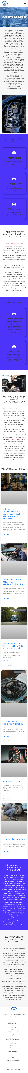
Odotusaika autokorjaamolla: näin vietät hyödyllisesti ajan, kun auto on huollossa (13, 514)
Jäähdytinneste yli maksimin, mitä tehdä (13, 722)
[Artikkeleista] (14, 204)
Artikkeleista (14, 209)
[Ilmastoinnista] (14, 153)
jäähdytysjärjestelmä (15, 439)
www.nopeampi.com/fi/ (14, 318)
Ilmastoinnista (14, 157)
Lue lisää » (6, 534)
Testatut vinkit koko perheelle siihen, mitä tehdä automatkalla (13, 645)
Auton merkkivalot (11, 781)
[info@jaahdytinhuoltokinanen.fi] (13, 1057)
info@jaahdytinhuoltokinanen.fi (12, 1060)
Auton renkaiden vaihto (14, 839)
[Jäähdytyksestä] (14, 178)
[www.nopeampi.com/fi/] (14, 313)
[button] (24, 3)
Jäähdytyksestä (14, 183)
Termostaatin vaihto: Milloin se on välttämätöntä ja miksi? (13, 581)
